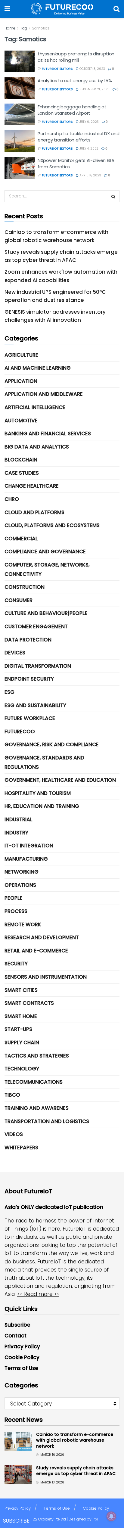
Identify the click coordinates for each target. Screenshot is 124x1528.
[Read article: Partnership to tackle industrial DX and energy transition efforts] (20, 141)
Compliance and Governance (45, 551)
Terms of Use (21, 1368)
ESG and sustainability (35, 705)
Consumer (19, 600)
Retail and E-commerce (36, 950)
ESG (9, 692)
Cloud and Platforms (34, 512)
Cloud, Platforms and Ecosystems (52, 525)
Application (21, 381)
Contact (15, 1335)
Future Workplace (30, 718)
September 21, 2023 (94, 89)
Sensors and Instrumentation (46, 976)
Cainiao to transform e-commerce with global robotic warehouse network (74, 1440)
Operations (20, 885)
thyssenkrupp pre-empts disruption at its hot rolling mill (76, 57)
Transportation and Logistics (47, 1121)
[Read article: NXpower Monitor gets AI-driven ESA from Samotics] (20, 168)
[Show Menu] (7, 9)
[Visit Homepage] (62, 9)
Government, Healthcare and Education (60, 780)
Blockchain (21, 459)
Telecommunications (34, 1081)
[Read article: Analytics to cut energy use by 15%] (20, 88)
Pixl (95, 1519)
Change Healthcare (32, 485)
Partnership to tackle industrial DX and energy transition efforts (78, 136)
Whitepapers (21, 1147)
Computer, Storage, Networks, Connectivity (47, 569)
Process (16, 911)
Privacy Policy (22, 1346)
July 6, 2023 (89, 122)
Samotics (40, 28)
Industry (16, 832)
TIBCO (12, 1094)
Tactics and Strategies (37, 1055)
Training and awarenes (37, 1108)
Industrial (19, 819)
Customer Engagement (36, 626)
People (14, 898)
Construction (25, 587)
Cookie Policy (22, 1357)
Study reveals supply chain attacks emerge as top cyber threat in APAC (76, 1471)
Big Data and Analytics (37, 446)
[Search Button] (116, 9)
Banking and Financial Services (48, 433)
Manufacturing (26, 858)
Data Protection (28, 639)
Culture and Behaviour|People (46, 613)
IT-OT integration (29, 845)
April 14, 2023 (90, 175)
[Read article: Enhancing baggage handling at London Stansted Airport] (20, 114)
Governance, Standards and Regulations (44, 762)
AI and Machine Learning (38, 367)
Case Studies (22, 473)
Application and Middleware (44, 394)
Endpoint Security (29, 678)
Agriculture (21, 355)
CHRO (12, 499)
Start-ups (18, 1029)
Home (10, 28)
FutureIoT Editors (57, 69)
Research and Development (42, 937)
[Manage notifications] (111, 1516)
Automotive (21, 420)
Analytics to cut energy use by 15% (75, 80)
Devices (15, 652)
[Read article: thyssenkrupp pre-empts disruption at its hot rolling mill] (20, 61)
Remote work (23, 924)
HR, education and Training (42, 806)
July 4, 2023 (88, 148)
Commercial (21, 538)
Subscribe (17, 1324)
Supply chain (22, 1042)
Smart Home (21, 1016)
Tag (23, 28)
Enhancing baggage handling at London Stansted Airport (72, 110)
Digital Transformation (38, 665)
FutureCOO (20, 731)
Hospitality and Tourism (38, 793)
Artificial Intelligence (35, 407)
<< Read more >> (38, 1294)
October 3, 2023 (92, 69)
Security (16, 963)
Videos (14, 1134)
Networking (22, 871)
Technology (22, 1068)
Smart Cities (21, 990)
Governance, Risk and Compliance (52, 744)
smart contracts (29, 1003)
